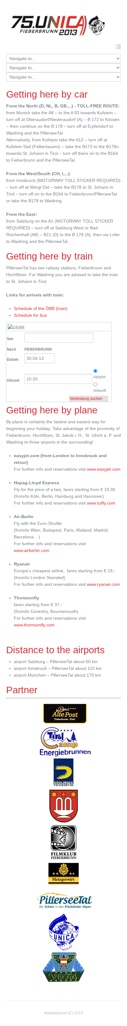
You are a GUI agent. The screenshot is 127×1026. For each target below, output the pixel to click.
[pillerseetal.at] (65, 899)
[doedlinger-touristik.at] (63, 772)
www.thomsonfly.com (34, 624)
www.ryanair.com (103, 584)
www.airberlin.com (31, 550)
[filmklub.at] (63, 841)
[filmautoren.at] (64, 966)
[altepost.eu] (65, 713)
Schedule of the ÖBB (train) (41, 308)
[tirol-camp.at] (65, 741)
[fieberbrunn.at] (64, 805)
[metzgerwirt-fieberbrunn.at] (63, 873)
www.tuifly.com (101, 503)
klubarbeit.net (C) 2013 (63, 1013)
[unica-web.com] (64, 931)
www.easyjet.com (104, 469)
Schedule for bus (30, 315)
